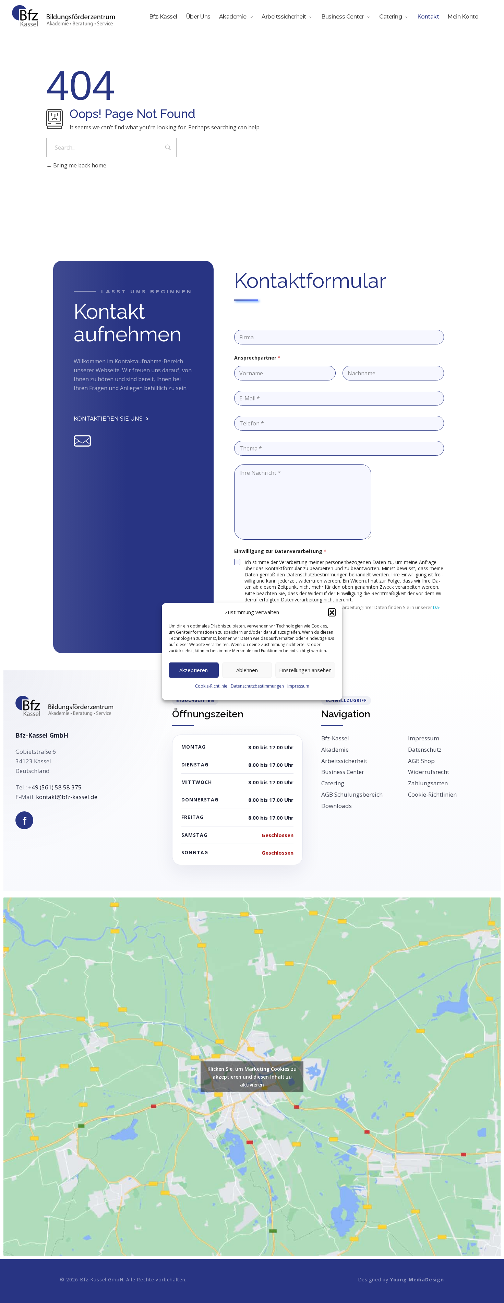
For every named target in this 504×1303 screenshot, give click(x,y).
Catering (332, 783)
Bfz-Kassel (335, 738)
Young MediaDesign (417, 1279)
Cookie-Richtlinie (211, 686)
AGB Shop (421, 761)
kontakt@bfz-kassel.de (66, 797)
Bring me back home (79, 165)
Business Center (342, 772)
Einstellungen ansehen (305, 670)
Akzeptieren (193, 670)
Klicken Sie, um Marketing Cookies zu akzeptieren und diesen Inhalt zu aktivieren (252, 1077)
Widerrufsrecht (428, 772)
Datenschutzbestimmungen (257, 686)
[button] (331, 612)
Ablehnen (247, 670)
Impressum (298, 686)
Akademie (335, 749)
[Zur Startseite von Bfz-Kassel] (64, 706)
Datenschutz (425, 749)
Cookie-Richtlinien (432, 794)
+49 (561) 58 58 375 (55, 787)
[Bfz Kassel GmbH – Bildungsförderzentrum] (63, 15)
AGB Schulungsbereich (352, 794)
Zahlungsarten (428, 783)
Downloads (336, 806)
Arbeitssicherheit (344, 761)
